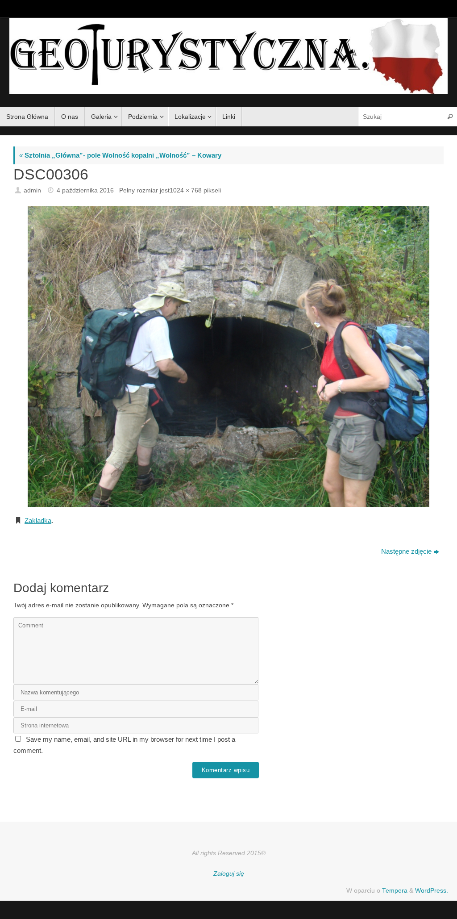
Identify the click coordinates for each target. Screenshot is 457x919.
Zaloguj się (228, 873)
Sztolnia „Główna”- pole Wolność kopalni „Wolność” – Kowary (120, 155)
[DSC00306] (228, 356)
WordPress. (431, 890)
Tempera (394, 890)
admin (32, 190)
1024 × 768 (186, 190)
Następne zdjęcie (406, 551)
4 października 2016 (85, 190)
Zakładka (38, 520)
